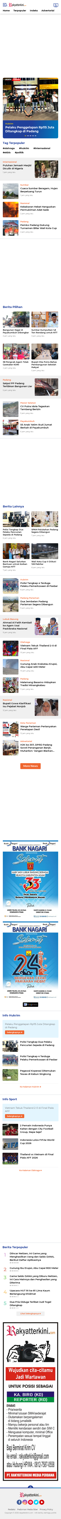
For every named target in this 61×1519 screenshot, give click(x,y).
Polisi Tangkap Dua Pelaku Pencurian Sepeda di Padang (13, 532)
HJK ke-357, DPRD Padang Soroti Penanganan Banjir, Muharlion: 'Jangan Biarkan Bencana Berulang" (36, 747)
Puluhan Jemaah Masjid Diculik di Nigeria (17, 167)
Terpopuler (19, 10)
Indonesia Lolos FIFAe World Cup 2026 (37, 1141)
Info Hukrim (11, 1015)
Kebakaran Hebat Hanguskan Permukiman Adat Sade (38, 208)
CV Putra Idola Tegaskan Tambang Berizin (35, 408)
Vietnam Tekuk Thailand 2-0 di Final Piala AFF (38, 647)
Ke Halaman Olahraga (29, 1170)
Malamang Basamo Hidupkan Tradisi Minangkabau (38, 684)
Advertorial (47, 10)
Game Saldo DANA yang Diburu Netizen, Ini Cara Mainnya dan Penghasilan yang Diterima (34, 1279)
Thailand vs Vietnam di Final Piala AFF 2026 (36, 1156)
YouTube (43, 1506)
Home (6, 10)
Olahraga (9, 148)
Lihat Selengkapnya (29, 1313)
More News (30, 766)
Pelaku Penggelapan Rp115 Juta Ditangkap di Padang (29, 129)
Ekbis (7, 152)
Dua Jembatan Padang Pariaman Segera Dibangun (36, 603)
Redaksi (11, 1509)
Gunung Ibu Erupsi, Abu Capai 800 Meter (34, 1268)
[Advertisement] (30, 44)
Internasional (42, 148)
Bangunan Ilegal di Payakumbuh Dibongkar (16, 331)
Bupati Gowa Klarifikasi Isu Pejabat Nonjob (17, 705)
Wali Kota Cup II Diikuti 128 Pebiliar (43, 562)
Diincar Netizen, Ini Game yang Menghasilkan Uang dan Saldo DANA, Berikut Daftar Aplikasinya (32, 1256)
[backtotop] (30, 1488)
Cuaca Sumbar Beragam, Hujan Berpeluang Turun (39, 190)
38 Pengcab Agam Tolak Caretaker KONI (15, 363)
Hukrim (9, 123)
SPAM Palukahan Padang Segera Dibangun (44, 530)
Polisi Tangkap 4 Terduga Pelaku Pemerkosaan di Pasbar (39, 585)
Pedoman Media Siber (27, 1509)
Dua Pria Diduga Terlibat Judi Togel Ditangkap (30, 1303)
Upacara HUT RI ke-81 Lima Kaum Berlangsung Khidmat (30, 1292)
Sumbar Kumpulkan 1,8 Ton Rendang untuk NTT (44, 331)
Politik (20, 152)
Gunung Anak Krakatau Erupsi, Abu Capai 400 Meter (38, 665)
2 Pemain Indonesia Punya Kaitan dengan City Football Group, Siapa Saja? (36, 1128)
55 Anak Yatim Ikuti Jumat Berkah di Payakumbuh (36, 426)
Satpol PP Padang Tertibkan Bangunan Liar (17, 385)
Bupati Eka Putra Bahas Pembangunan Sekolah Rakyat (44, 364)
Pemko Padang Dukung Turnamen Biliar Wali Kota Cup (38, 227)
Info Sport (10, 1099)
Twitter (37, 1506)
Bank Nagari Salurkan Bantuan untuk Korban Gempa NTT (15, 564)
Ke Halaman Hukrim (30, 1087)
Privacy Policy (46, 1509)
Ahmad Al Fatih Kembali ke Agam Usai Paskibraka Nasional (17, 625)
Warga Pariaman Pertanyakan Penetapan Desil (38, 728)
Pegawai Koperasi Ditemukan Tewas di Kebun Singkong (38, 1072)
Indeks (34, 10)
